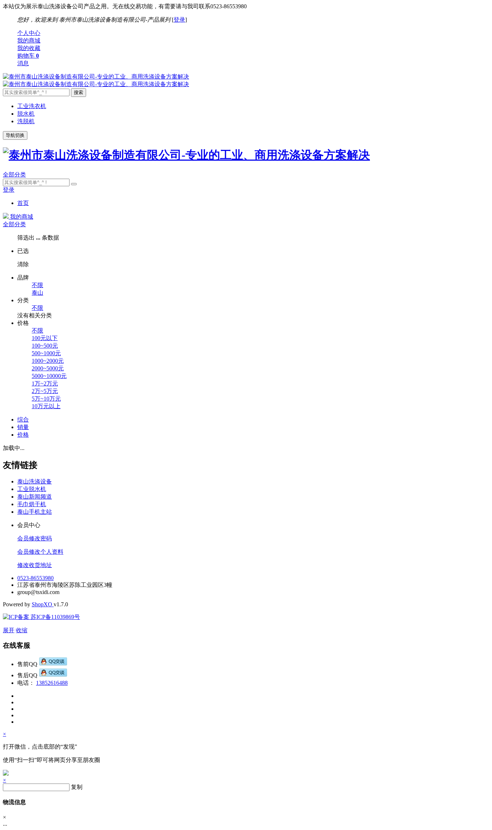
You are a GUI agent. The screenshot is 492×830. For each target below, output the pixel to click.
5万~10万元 (46, 399)
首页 (23, 203)
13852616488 (52, 683)
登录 (179, 20)
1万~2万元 (45, 383)
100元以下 (45, 338)
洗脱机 (26, 121)
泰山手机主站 (34, 512)
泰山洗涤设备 (34, 481)
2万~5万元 (45, 391)
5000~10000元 (49, 376)
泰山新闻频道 (34, 497)
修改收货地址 (34, 565)
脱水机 (26, 114)
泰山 (37, 293)
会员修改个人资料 (40, 552)
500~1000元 (46, 353)
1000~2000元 (48, 361)
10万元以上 (46, 406)
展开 (8, 630)
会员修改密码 (34, 538)
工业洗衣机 (31, 106)
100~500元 (45, 346)
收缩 (21, 630)
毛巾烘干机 (31, 504)
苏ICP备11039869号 (54, 617)
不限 (37, 285)
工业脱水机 (31, 489)
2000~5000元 (48, 368)
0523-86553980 (35, 578)
